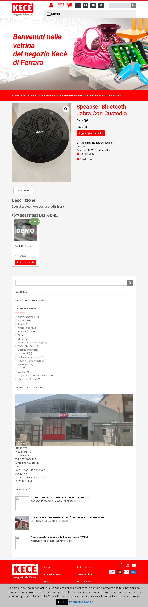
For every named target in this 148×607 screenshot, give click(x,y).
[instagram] (86, 5)
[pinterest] (101, 5)
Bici (20, 335)
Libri (20, 368)
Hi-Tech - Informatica (99, 150)
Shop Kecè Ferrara (50, 95)
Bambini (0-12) (26, 331)
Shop (47, 567)
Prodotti (68, 95)
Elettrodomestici (27, 349)
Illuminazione (25, 364)
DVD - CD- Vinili (26, 346)
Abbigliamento (26, 316)
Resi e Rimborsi (85, 581)
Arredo (21, 324)
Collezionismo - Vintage (30, 342)
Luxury (21, 371)
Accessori (23, 320)
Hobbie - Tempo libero (30, 360)
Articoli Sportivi (26, 327)
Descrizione (23, 190)
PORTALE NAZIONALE (24, 95)
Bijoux (21, 338)
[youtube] (93, 5)
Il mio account (84, 567)
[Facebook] (78, 5)
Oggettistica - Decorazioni (32, 375)
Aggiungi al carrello (90, 133)
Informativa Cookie (81, 602)
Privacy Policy (84, 574)
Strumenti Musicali (28, 379)
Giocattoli (23, 353)
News (47, 581)
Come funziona (52, 574)
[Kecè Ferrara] (22, 10)
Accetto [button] (62, 602)
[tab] (23, 190)
